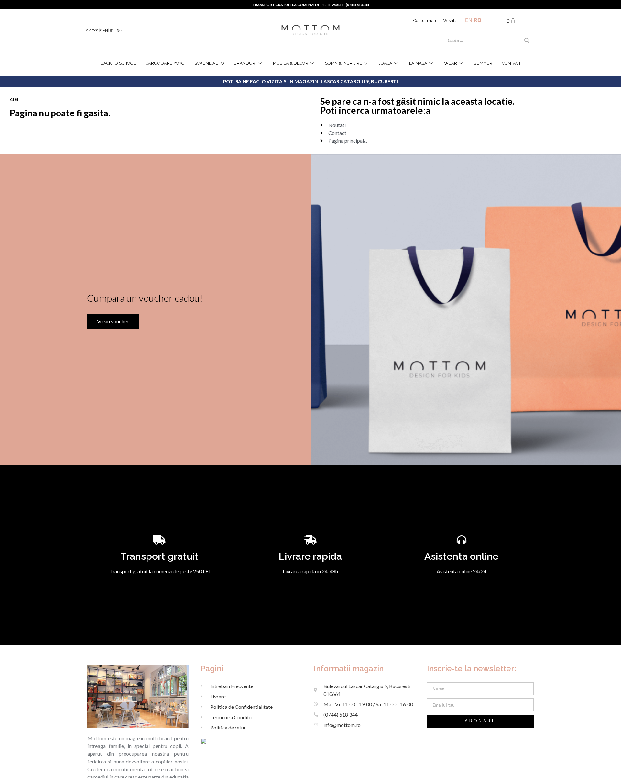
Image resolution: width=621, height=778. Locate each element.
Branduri (245, 63)
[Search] (526, 40)
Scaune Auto (209, 63)
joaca (385, 63)
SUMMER (483, 63)
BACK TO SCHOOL (118, 63)
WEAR (450, 63)
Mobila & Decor (290, 63)
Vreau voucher (113, 321)
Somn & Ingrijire (343, 63)
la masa (418, 63)
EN (468, 20)
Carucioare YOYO (165, 63)
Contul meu (424, 20)
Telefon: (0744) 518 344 (103, 30)
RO (478, 20)
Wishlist (451, 20)
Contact (511, 63)
